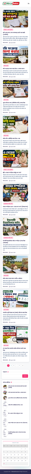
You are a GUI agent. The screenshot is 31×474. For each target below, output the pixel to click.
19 (11, 458)
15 (21, 455)
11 (7, 455)
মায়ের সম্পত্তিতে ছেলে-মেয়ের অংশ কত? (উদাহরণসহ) (15, 206)
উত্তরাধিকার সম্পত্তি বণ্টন (8, 203)
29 (22, 460)
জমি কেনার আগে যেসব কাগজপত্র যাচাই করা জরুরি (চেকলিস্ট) (17, 386)
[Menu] (28, 3)
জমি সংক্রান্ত (6, 65)
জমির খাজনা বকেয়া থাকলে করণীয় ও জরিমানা (12, 278)
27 (14, 460)
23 (25, 458)
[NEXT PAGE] (22, 365)
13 (14, 455)
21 (18, 458)
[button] (22, 365)
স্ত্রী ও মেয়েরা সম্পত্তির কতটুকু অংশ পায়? (12, 172)
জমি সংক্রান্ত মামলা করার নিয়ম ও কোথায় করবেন (13, 68)
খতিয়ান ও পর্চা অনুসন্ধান (8, 29)
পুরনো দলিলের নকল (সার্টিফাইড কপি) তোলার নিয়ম (14, 102)
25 (7, 460)
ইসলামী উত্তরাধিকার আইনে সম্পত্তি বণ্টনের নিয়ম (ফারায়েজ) (17, 432)
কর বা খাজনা (6, 309)
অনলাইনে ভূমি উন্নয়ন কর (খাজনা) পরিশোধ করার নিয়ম (15, 312)
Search (5, 372)
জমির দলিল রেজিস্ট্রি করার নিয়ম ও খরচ (11, 138)
